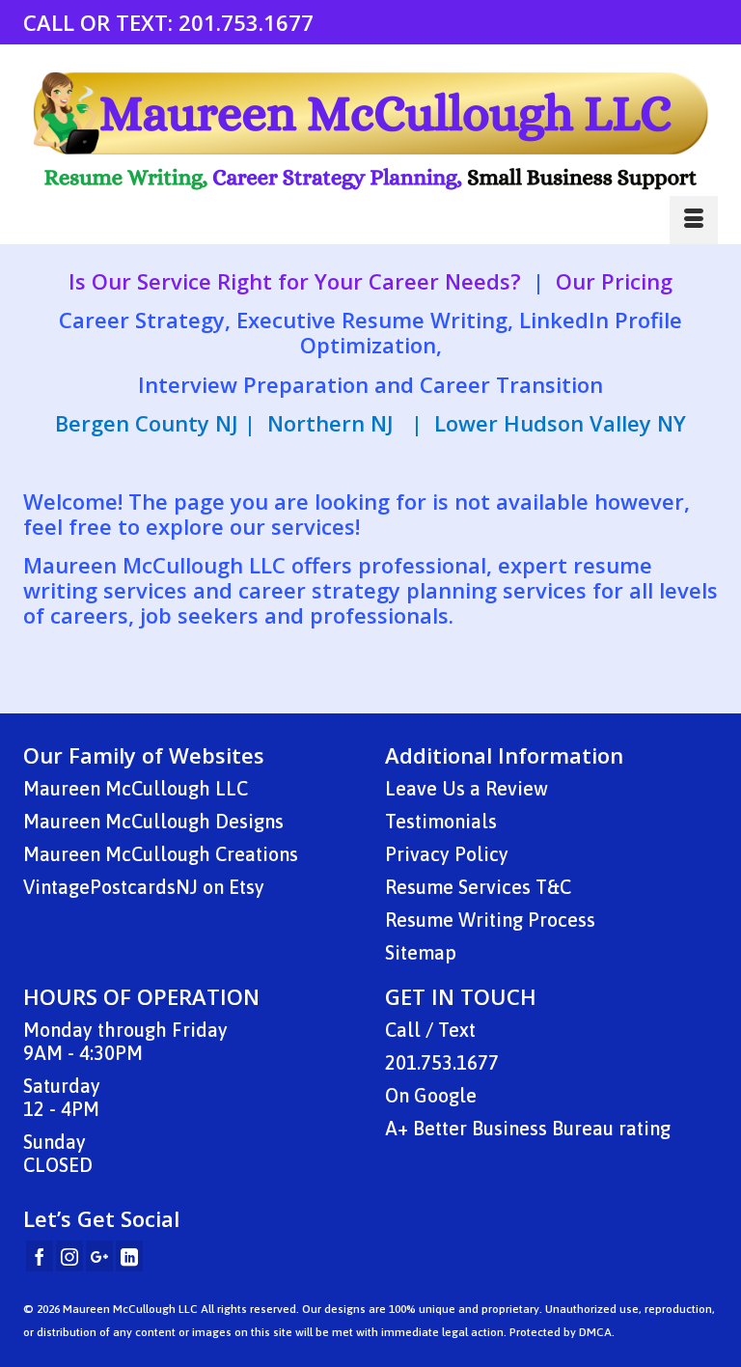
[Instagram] (69, 1256)
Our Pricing (614, 280)
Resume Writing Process (490, 919)
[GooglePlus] (99, 1256)
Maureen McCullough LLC (135, 788)
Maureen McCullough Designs (153, 821)
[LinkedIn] (129, 1256)
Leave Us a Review (466, 788)
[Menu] (694, 220)
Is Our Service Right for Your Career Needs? (295, 280)
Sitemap (420, 952)
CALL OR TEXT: (100, 22)
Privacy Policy (446, 854)
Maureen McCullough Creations (160, 854)
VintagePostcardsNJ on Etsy (143, 887)
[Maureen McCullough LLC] (370, 131)
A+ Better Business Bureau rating (528, 1128)
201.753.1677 (246, 22)
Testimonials (441, 821)
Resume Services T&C (478, 887)
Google (445, 1095)
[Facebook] (39, 1256)
